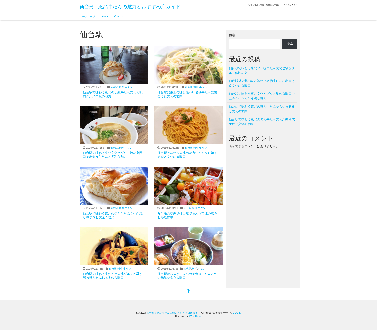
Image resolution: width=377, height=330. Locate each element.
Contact (118, 16)
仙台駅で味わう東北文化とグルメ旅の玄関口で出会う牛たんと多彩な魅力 (262, 96)
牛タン (128, 87)
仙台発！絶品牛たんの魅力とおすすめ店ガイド (130, 6)
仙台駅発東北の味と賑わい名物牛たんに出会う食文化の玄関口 (262, 83)
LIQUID (236, 312)
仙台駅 (114, 87)
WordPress (195, 316)
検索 (232, 35)
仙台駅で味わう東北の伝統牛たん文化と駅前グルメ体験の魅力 (262, 70)
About (104, 16)
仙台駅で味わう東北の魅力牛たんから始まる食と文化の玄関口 (262, 109)
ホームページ (87, 16)
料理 (121, 87)
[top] (188, 291)
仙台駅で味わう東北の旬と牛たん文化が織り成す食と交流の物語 (262, 122)
